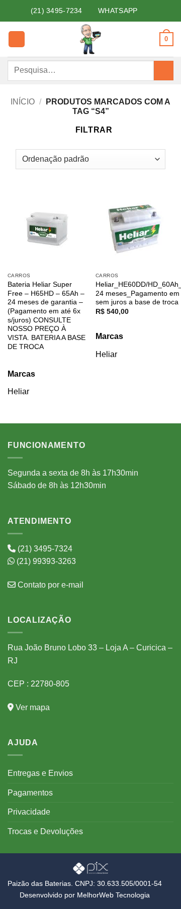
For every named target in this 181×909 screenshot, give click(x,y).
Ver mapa (32, 707)
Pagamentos (30, 792)
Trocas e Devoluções (45, 831)
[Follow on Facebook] (142, 11)
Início (23, 101)
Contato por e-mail (49, 585)
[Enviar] (163, 70)
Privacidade (29, 812)
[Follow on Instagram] (153, 11)
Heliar (18, 391)
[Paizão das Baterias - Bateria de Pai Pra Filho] (90, 39)
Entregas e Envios (40, 773)
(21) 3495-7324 (44, 548)
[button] (17, 39)
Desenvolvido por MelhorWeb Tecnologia (85, 895)
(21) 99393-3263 (45, 561)
